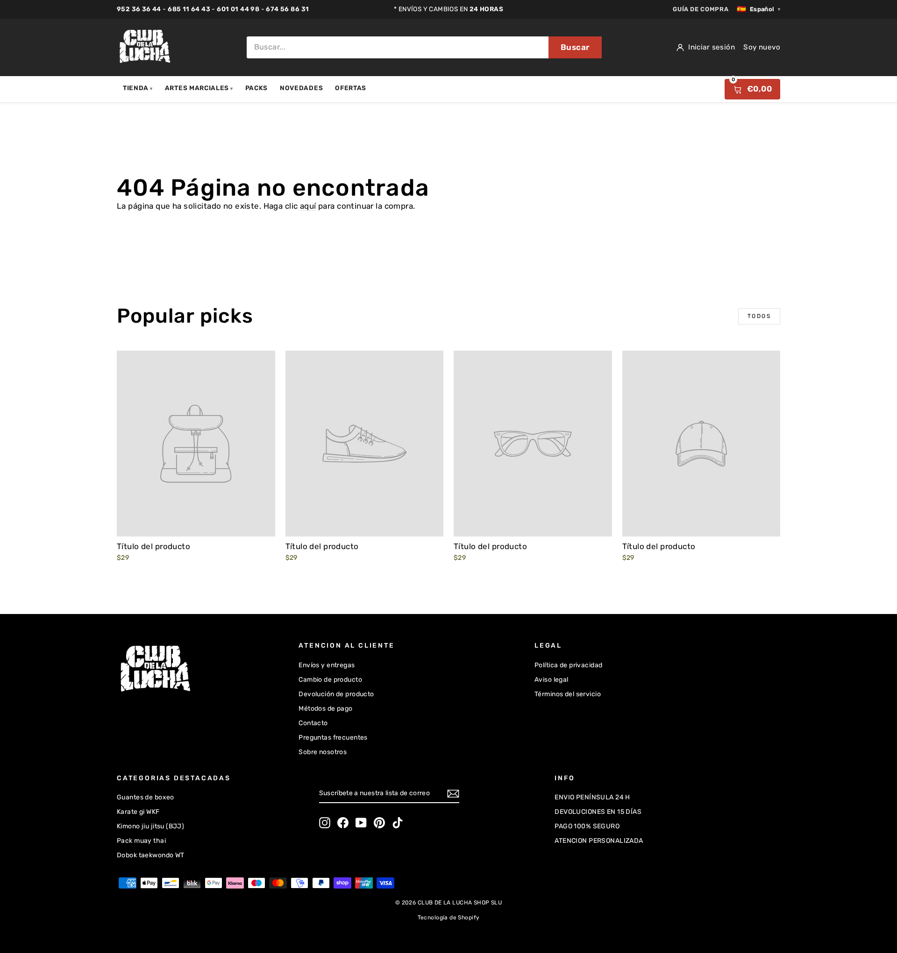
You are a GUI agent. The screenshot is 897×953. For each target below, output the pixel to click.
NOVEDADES (301, 88)
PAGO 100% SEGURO (587, 826)
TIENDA (138, 88)
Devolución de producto (336, 694)
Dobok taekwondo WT (151, 855)
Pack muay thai (141, 841)
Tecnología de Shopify (449, 917)
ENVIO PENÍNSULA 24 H (592, 797)
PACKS (256, 88)
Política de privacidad (568, 665)
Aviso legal (551, 680)
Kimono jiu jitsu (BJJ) (150, 826)
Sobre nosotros (323, 752)
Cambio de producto (330, 680)
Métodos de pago (325, 709)
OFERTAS (350, 88)
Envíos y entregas (327, 665)
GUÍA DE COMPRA (700, 9)
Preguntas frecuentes (333, 737)
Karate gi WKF (138, 812)
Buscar (575, 47)
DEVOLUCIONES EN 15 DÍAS (598, 812)
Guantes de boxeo (145, 797)
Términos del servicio (567, 694)
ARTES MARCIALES (199, 88)
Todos (759, 316)
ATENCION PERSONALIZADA (599, 841)
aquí (308, 206)
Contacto (313, 723)
